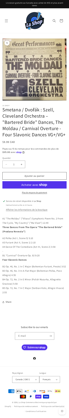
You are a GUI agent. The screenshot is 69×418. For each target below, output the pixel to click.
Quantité (6, 158)
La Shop (22, 402)
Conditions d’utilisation (36, 411)
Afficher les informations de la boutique (26, 209)
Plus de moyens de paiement (34, 192)
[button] (6, 20)
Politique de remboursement (26, 406)
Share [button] (9, 301)
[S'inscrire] (50, 336)
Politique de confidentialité (52, 406)
